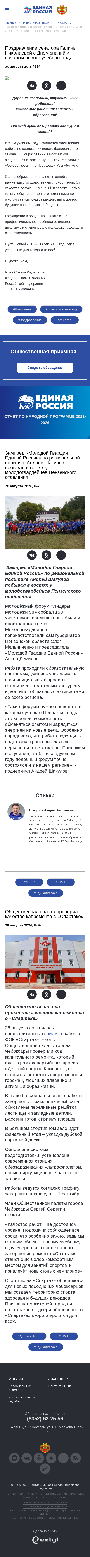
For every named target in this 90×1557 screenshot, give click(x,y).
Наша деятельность (36, 22)
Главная (11, 22)
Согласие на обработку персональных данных (45, 1517)
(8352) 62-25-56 (45, 1419)
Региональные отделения (19, 1388)
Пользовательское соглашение (45, 1502)
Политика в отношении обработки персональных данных (45, 1512)
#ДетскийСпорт (29, 1336)
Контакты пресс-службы (21, 1399)
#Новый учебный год (61, 309)
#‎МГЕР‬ (29, 882)
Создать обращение (45, 368)
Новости (61, 22)
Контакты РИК (59, 1386)
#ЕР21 (61, 882)
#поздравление (30, 320)
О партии (15, 1378)
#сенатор (65, 320)
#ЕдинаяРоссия (45, 893)
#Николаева (22, 309)
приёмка (53, 1033)
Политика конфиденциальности (45, 1506)
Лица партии (58, 1378)
